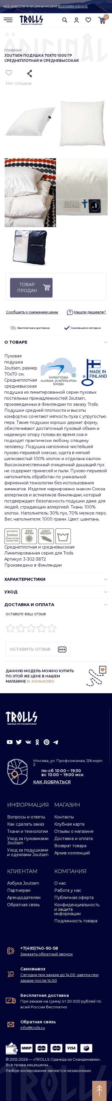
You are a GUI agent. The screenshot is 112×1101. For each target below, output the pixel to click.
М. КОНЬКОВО (40, 681)
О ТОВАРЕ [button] (15, 342)
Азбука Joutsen (23, 883)
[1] (10, 629)
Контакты (64, 817)
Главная (13, 50)
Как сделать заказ (25, 824)
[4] (41, 629)
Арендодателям (23, 897)
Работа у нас (67, 890)
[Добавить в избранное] (9, 73)
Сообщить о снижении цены (32, 312)
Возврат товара (70, 845)
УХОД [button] (11, 592)
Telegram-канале (73, 6)
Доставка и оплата (73, 838)
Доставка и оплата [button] (29, 604)
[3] (31, 629)
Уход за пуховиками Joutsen (28, 840)
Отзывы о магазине (74, 831)
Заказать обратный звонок (46, 954)
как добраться (52, 781)
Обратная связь (23, 904)
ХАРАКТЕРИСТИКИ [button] (24, 579)
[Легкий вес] (46, 536)
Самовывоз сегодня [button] (85, 328)
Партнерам (18, 890)
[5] (52, 629)
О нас (60, 883)
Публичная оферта (74, 897)
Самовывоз (32, 969)
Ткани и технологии (27, 831)
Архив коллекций (72, 853)
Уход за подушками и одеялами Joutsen (28, 852)
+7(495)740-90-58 (39, 948)
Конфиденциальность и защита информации (76, 909)
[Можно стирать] (63, 536)
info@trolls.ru (32, 1027)
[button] (64, 20)
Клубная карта (69, 824)
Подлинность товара (75, 920)
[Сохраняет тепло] (29, 536)
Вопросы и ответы (26, 817)
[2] (21, 629)
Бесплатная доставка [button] (33, 328)
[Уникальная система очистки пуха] (12, 536)
